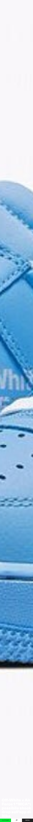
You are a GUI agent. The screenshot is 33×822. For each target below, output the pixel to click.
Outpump (5, 820)
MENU (27, 820)
